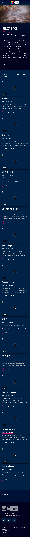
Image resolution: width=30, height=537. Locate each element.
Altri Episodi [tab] (6, 76)
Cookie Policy (15, 527)
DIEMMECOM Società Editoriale (11, 515)
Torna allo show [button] (21, 75)
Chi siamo (4, 527)
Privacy (9, 527)
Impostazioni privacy (6, 530)
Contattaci (4, 532)
